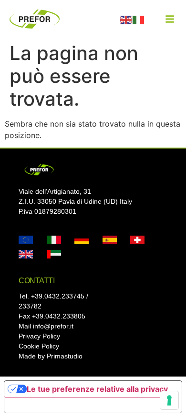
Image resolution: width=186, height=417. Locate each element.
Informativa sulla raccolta (58, 405)
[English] (126, 19)
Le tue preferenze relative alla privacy (97, 389)
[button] (170, 19)
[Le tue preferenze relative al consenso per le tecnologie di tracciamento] (169, 400)
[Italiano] (139, 19)
